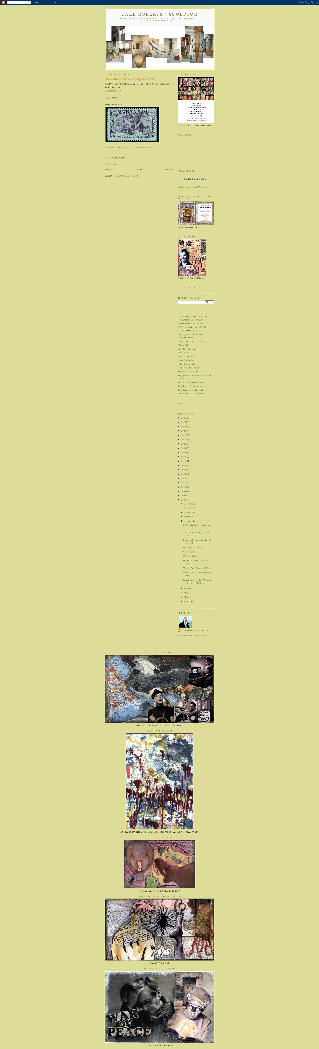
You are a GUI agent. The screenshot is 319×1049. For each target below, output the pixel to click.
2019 (183, 448)
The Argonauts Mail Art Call (191, 389)
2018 (183, 452)
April (186, 601)
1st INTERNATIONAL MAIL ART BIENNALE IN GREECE (193, 318)
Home (139, 169)
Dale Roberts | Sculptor (159, 14)
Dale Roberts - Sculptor (195, 630)
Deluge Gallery (184, 345)
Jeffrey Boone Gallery (187, 363)
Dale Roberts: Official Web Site (192, 341)
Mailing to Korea (191, 555)
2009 (183, 491)
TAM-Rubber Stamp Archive (191, 386)
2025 (183, 422)
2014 (183, 469)
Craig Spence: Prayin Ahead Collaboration (190, 336)
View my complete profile (192, 635)
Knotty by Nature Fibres (188, 371)
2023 (183, 430)
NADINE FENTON (113, 90)
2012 (183, 478)
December (188, 503)
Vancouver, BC (190, 551)
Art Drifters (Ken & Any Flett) (191, 323)
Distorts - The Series (187, 348)
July (186, 588)
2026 (183, 417)
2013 (183, 473)
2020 (183, 443)
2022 (183, 435)
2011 (183, 482)
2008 (183, 495)
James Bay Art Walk (187, 360)
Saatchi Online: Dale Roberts (191, 382)
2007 (183, 499)
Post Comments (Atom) (127, 175)
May (186, 596)
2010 (183, 486)
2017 (183, 456)
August (187, 520)
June (186, 592)
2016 (183, 460)
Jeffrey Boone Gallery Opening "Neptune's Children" (197, 581)
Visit (192, 187)
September (189, 516)
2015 (183, 465)
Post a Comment (112, 164)
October (188, 512)
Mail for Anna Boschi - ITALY (196, 567)
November (189, 507)
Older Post (168, 169)
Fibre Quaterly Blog (187, 356)
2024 (183, 426)
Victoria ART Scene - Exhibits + (192, 393)
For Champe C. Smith (192, 547)
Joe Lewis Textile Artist (188, 367)
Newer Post (110, 169)
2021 (183, 439)
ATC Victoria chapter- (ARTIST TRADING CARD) (192, 329)
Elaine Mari (183, 352)
